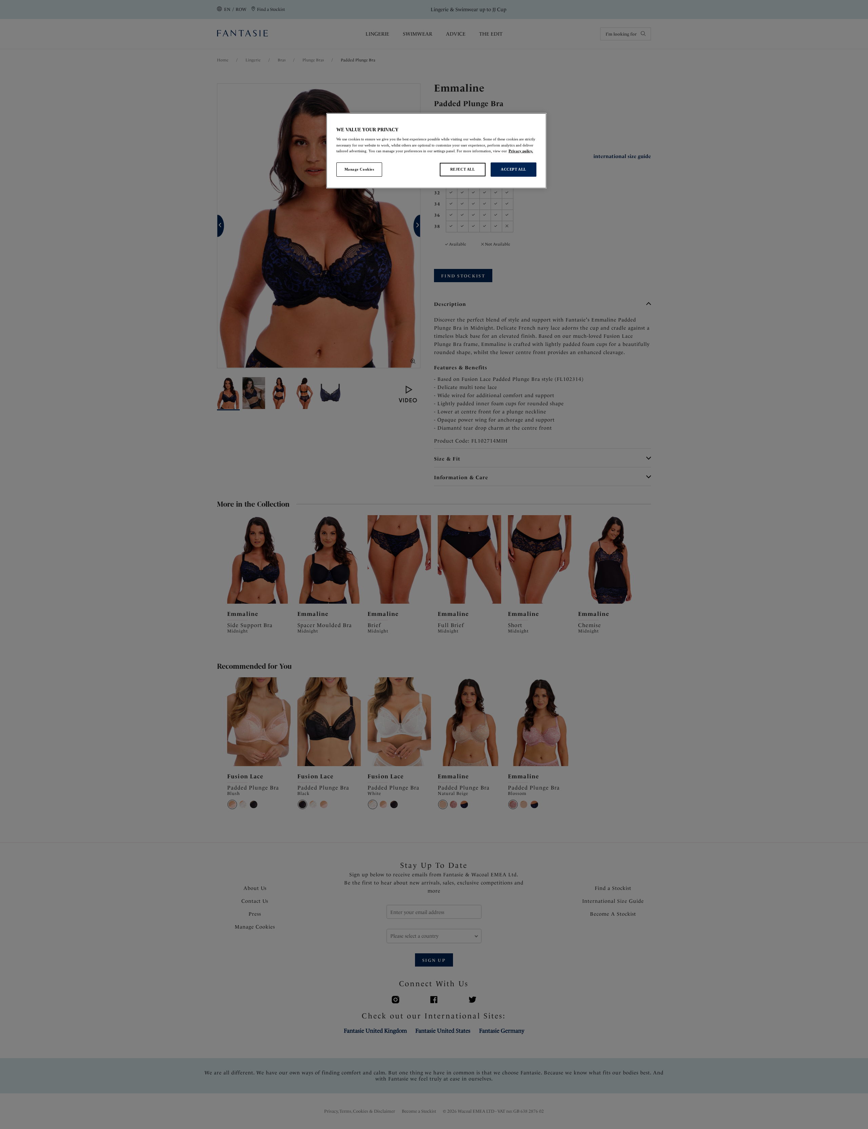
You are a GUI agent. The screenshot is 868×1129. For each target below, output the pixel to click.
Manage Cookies (359, 169)
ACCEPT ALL (513, 169)
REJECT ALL (462, 169)
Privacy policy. (521, 151)
